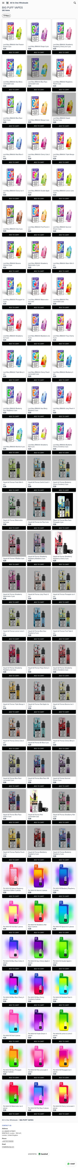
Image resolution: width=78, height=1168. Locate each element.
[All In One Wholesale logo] (7, 2)
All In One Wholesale (19, 3)
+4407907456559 (7, 1141)
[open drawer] (3, 2)
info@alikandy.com (8, 1147)
